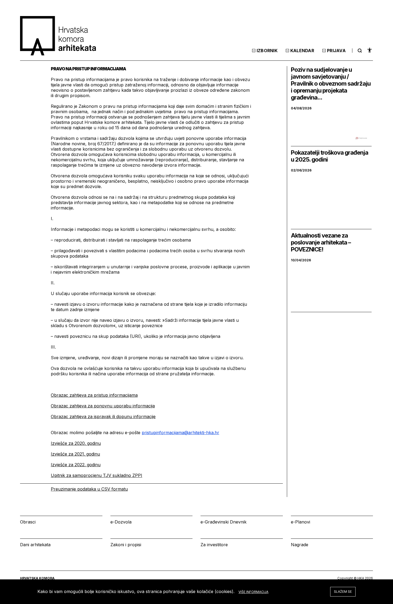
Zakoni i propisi (125, 544)
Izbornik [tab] (267, 50)
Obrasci (28, 522)
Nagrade (299, 544)
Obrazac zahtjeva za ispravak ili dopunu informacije (103, 416)
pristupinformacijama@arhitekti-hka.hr (180, 432)
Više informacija (253, 592)
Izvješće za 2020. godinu (76, 443)
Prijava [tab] (336, 50)
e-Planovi (300, 522)
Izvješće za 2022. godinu (76, 464)
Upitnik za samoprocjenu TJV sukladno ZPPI (96, 475)
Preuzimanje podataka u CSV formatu (89, 489)
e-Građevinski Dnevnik (223, 522)
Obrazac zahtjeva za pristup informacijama (94, 395)
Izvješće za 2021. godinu (75, 454)
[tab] (359, 50)
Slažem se (343, 592)
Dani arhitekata (35, 544)
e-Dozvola (121, 522)
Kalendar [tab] (302, 50)
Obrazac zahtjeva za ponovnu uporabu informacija (103, 405)
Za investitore (214, 544)
